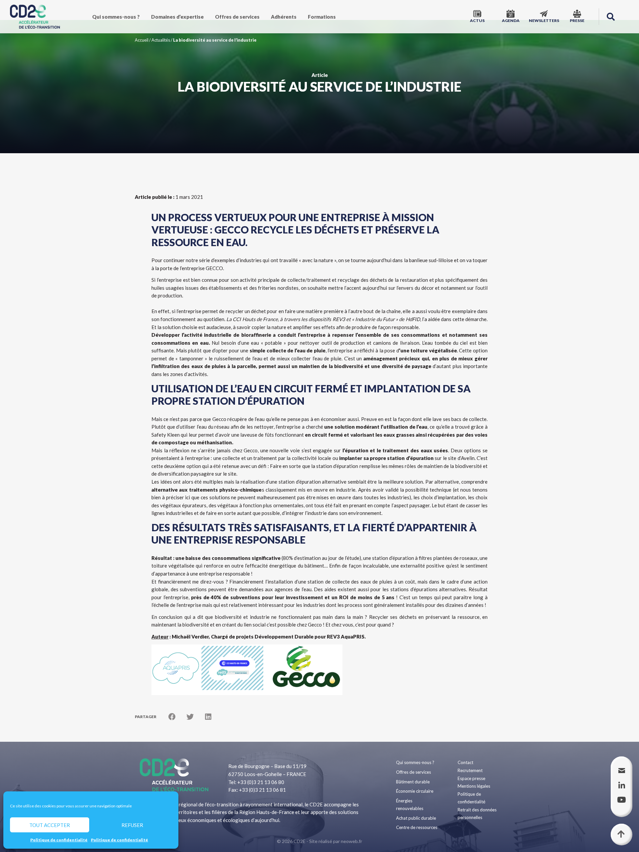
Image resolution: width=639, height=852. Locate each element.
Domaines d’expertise (177, 17)
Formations (322, 17)
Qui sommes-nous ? (116, 17)
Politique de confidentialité (59, 839)
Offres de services (237, 17)
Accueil (141, 40)
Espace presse (471, 778)
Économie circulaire (414, 791)
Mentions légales (474, 786)
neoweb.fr (351, 841)
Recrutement (470, 770)
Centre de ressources (416, 827)
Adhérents (284, 17)
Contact (465, 762)
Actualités (160, 40)
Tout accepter (49, 825)
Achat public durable (416, 818)
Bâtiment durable (413, 781)
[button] (610, 16)
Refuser (132, 825)
